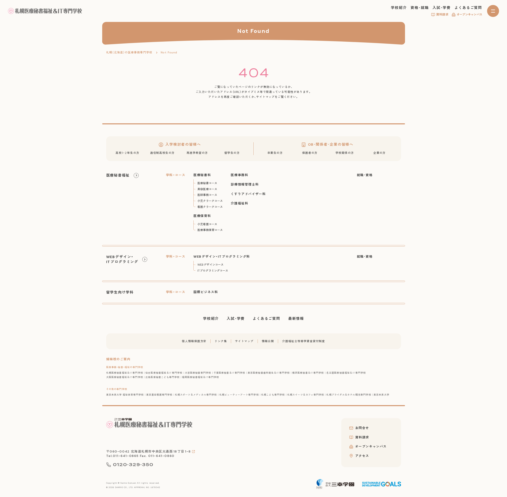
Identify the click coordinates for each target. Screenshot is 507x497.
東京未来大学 (381, 394)
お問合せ (362, 428)
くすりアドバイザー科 (248, 194)
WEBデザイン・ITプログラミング (122, 259)
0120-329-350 (133, 464)
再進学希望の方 (197, 153)
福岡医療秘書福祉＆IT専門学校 (200, 377)
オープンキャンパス (469, 15)
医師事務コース (207, 195)
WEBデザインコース (210, 264)
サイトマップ (244, 341)
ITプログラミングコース (212, 270)
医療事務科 (239, 175)
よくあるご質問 (468, 7)
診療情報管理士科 (245, 184)
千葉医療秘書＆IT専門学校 (229, 372)
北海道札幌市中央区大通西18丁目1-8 (161, 451)
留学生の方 (232, 153)
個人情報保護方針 (194, 341)
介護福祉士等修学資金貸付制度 (303, 341)
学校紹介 (399, 7)
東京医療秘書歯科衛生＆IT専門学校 (269, 372)
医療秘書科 (202, 175)
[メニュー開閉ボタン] (493, 11)
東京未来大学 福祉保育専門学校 (125, 394)
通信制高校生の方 (162, 153)
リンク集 (221, 341)
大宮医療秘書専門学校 (198, 372)
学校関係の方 (344, 153)
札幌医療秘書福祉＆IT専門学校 (124, 372)
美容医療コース (207, 189)
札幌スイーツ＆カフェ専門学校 (305, 394)
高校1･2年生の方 (127, 153)
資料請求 (442, 15)
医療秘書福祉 (118, 175)
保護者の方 (310, 153)
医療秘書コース (207, 183)
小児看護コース (207, 224)
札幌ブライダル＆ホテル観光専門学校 (348, 394)
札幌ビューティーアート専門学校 (239, 394)
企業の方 (379, 153)
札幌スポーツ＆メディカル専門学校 (196, 394)
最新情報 (296, 318)
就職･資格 (365, 175)
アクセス (362, 456)
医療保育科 (202, 216)
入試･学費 (441, 7)
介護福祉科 (239, 203)
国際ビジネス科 (205, 292)
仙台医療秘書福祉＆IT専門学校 (163, 372)
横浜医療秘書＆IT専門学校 (308, 372)
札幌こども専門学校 (273, 394)
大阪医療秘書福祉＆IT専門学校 (124, 377)
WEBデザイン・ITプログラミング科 (221, 256)
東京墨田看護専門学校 (159, 394)
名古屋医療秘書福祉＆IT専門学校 (346, 372)
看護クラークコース (210, 207)
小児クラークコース (210, 201)
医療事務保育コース (210, 230)
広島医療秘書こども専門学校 (162, 377)
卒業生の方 (275, 153)
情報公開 (268, 341)
